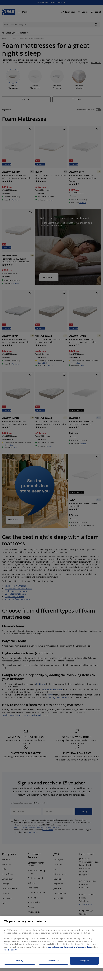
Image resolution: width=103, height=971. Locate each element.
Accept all (84, 960)
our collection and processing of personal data (69, 947)
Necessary (53, 960)
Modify (19, 960)
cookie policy (10, 949)
